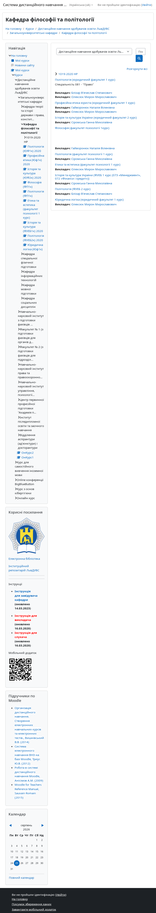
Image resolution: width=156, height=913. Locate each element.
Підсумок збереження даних (31, 904)
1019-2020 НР (68, 74)
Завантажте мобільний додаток (34, 909)
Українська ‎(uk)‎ (79, 5)
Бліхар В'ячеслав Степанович (91, 93)
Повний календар (21, 877)
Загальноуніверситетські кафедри (33, 33)
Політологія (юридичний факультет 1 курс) (85, 79)
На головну (13, 28)
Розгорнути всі (137, 69)
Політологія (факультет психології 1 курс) (84, 154)
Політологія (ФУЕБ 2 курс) (73, 189)
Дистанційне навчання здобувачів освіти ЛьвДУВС (73, 28)
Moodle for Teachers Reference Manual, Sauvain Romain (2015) (28, 791)
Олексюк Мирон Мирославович (93, 97)
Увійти (146, 5)
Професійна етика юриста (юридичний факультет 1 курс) (95, 103)
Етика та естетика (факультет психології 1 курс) (87, 164)
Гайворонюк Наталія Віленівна (93, 107)
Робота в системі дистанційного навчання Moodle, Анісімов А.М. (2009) (29, 774)
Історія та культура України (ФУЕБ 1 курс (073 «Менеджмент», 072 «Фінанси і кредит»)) (98, 176)
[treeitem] (27, 276)
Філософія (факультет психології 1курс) (82, 128)
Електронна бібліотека (24, 558)
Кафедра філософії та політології (84, 33)
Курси (30, 28)
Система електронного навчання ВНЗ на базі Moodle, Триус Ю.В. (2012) (27, 754)
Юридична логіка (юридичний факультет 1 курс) (89, 199)
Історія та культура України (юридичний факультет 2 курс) (96, 117)
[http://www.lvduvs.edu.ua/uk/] (27, 535)
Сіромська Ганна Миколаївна (91, 122)
